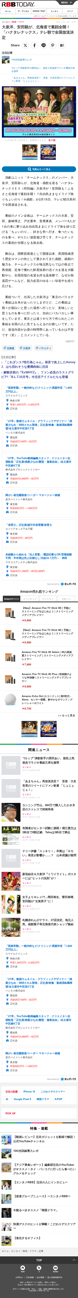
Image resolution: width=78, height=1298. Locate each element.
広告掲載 (30, 1277)
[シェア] (34, 45)
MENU (64, 2)
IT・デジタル (23, 11)
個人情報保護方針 (54, 1277)
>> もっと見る (66, 715)
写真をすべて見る (41, 169)
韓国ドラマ (43, 1099)
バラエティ (45, 348)
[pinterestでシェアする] (52, 45)
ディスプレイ (48, 599)
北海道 (10, 348)
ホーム (8, 11)
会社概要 (40, 1277)
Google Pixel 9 (22, 1099)
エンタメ (54, 11)
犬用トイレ (66, 599)
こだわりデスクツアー (53, 1091)
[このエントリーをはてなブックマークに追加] (61, 45)
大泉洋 (26, 348)
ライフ (70, 11)
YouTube (55, 1271)
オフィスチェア (30, 599)
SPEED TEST (39, 11)
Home (22, 1271)
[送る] (43, 45)
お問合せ (19, 1277)
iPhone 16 (29, 1091)
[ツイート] (25, 45)
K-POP (58, 1099)
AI (7, 1099)
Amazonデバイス (11, 599)
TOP (39, 1260)
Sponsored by (53, 584)
